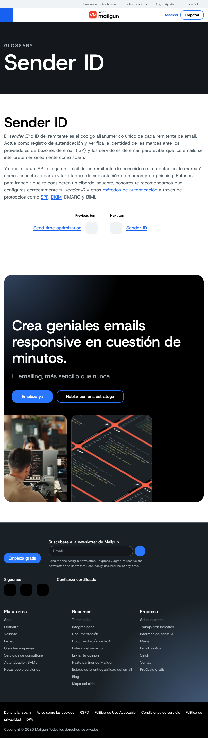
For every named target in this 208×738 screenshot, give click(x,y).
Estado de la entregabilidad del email (102, 669)
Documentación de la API (92, 641)
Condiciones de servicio (160, 712)
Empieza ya (32, 396)
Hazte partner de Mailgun (92, 662)
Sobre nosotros (152, 619)
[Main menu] (6, 15)
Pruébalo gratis (152, 669)
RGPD (84, 712)
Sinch (144, 655)
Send (8, 619)
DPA (29, 719)
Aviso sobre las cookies (55, 712)
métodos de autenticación (130, 190)
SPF (44, 197)
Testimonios (81, 619)
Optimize (11, 627)
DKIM (56, 197)
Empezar (192, 15)
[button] (87, 4)
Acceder (171, 15)
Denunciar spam (17, 712)
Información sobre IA (157, 634)
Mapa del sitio (83, 683)
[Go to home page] (104, 15)
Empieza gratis (22, 558)
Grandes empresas (19, 648)
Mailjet (145, 641)
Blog (75, 676)
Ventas (145, 662)
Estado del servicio (87, 648)
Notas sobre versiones (22, 669)
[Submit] (140, 551)
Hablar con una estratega (90, 396)
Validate (10, 634)
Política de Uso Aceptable (115, 712)
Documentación (85, 634)
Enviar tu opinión (85, 655)
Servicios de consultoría (23, 655)
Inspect (10, 641)
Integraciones (83, 627)
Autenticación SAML (20, 662)
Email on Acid (151, 648)
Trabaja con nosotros (157, 627)
